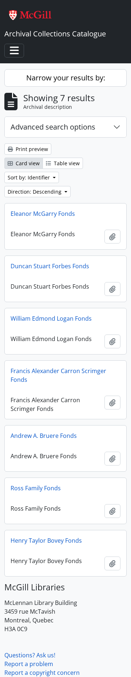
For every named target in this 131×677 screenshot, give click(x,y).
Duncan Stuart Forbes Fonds (50, 266)
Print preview (31, 149)
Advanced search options (53, 127)
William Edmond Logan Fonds (51, 318)
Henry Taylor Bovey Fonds (46, 541)
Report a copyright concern (42, 673)
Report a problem (28, 664)
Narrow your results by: (65, 78)
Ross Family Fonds (36, 488)
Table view (66, 163)
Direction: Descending (35, 191)
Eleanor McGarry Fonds (43, 214)
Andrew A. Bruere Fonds (44, 436)
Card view (27, 163)
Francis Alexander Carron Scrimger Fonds (58, 375)
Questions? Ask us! (29, 655)
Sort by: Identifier (29, 177)
